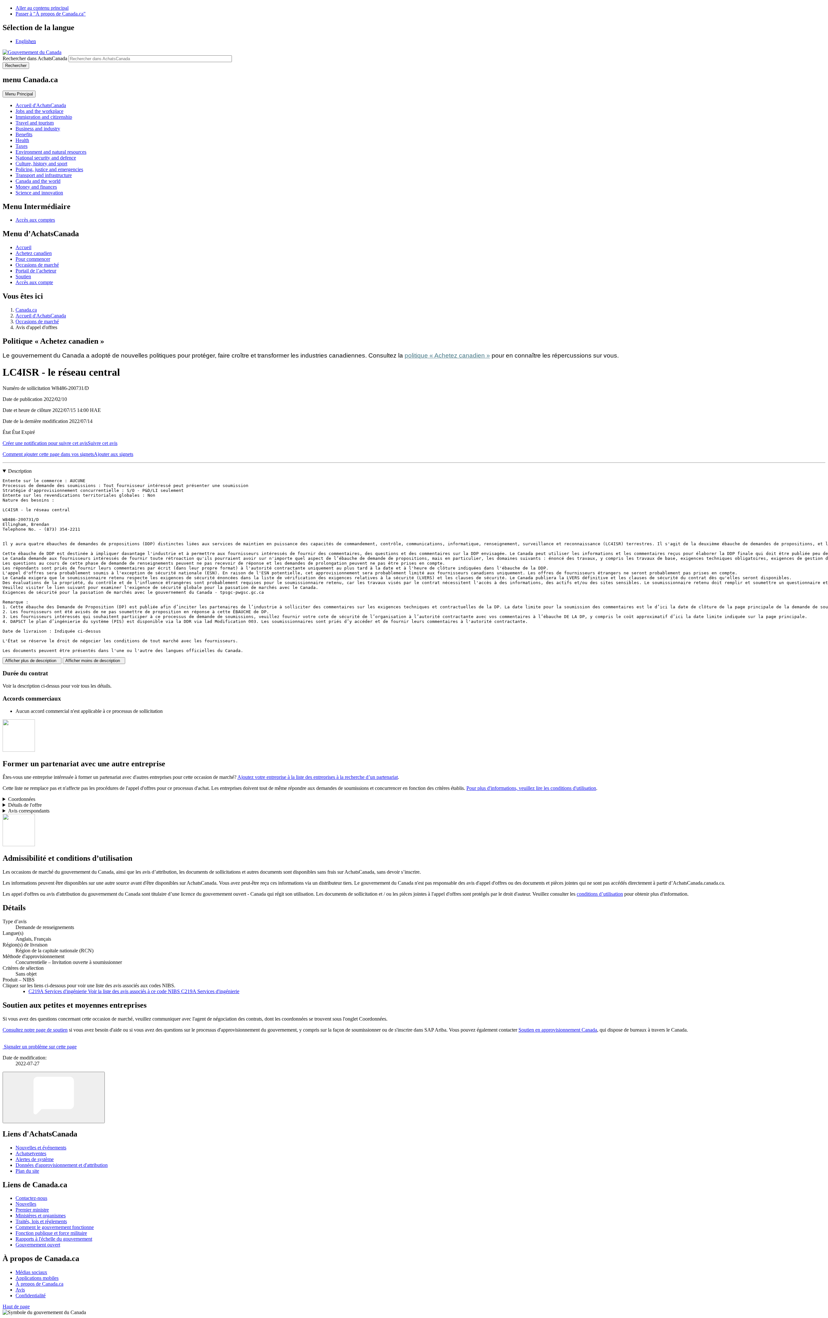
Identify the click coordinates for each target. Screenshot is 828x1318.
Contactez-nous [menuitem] (31, 1198)
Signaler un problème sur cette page (40, 1046)
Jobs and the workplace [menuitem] (39, 111)
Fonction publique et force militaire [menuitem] (51, 1233)
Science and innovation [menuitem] (39, 192)
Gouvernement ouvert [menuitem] (38, 1244)
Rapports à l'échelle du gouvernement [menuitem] (54, 1239)
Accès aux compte (34, 282)
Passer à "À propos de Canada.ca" (51, 14)
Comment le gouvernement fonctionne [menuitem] (55, 1227)
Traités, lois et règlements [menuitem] (41, 1221)
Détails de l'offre (25, 805)
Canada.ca (26, 310)
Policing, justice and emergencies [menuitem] (49, 169)
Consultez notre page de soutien (35, 1030)
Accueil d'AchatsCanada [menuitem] (41, 105)
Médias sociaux (31, 1272)
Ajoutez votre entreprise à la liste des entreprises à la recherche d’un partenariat (317, 777)
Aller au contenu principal (42, 8)
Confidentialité (31, 1295)
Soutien (23, 276)
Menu (19, 94)
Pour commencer (33, 259)
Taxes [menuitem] (21, 146)
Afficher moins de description (94, 660)
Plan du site (27, 1171)
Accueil (23, 247)
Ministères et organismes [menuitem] (41, 1215)
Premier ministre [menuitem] (32, 1210)
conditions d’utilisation (600, 894)
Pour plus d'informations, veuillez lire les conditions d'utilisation (531, 788)
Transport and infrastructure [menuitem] (44, 175)
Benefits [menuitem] (24, 134)
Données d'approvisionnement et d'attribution (62, 1165)
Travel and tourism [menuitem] (35, 123)
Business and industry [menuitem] (38, 128)
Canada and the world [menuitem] (38, 181)
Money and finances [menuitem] (36, 187)
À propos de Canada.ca (39, 1284)
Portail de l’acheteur (36, 270)
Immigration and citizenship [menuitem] (44, 117)
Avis (20, 1289)
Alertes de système (35, 1159)
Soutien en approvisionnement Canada (557, 1030)
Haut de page (16, 1306)
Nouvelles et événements (41, 1147)
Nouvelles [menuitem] (26, 1204)
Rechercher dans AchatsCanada (35, 58)
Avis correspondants (28, 811)
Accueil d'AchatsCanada (41, 315)
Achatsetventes (31, 1153)
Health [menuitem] (22, 140)
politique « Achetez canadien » (447, 355)
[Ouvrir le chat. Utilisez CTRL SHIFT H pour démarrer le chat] (54, 1097)
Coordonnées (21, 799)
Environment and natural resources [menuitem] (51, 152)
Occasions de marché (37, 265)
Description (20, 471)
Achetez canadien (34, 253)
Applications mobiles (37, 1278)
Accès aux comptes (35, 220)
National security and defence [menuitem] (46, 158)
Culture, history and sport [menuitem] (41, 163)
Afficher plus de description (32, 660)
